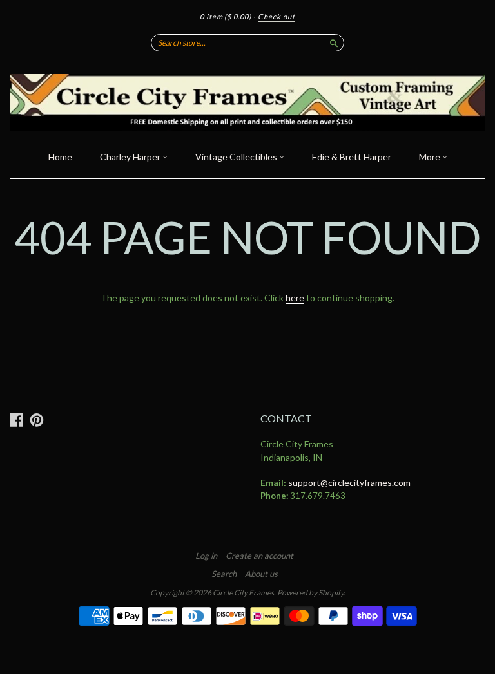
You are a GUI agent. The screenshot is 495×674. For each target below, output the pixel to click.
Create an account (259, 555)
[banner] (247, 102)
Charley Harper (131, 156)
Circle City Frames (243, 592)
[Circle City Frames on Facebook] (17, 419)
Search (224, 573)
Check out (276, 16)
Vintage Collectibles (237, 156)
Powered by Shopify (310, 592)
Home (60, 156)
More (430, 156)
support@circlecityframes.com (349, 482)
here (295, 297)
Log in (206, 555)
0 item (225, 16)
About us (261, 573)
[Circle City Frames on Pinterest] (37, 419)
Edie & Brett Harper (351, 156)
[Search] (334, 42)
